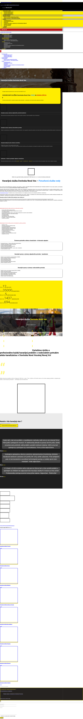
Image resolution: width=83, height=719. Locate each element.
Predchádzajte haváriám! (4, 192)
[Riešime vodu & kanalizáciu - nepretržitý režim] (5, 2)
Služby (1, 548)
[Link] (0, 51)
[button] (1, 525)
